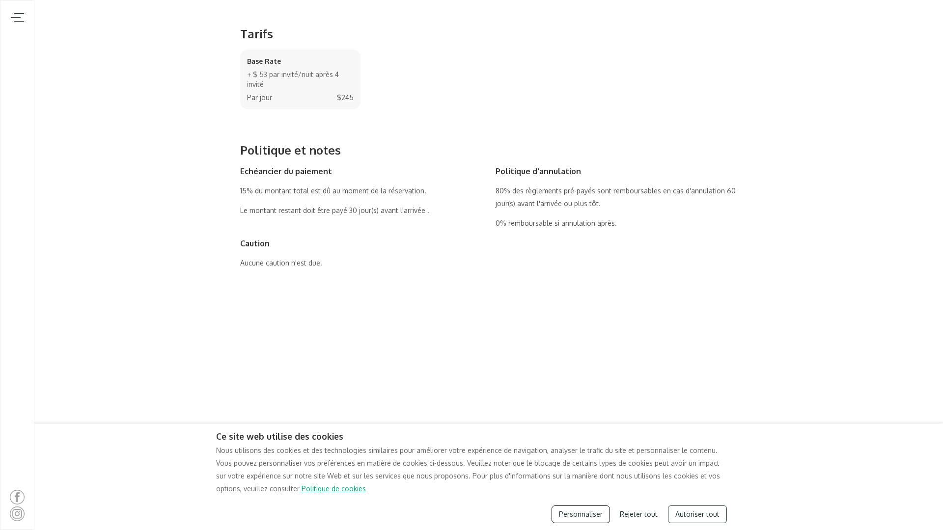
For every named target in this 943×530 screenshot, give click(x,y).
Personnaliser (581, 514)
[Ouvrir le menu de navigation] (17, 17)
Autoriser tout (697, 514)
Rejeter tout (639, 514)
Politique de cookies (334, 488)
